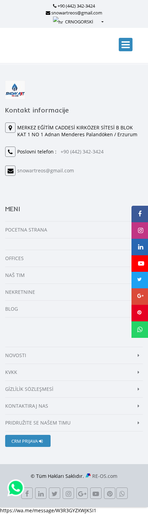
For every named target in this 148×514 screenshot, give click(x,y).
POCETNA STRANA (26, 229)
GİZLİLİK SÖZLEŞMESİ (29, 389)
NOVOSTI (15, 355)
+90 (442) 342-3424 (76, 6)
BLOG (11, 309)
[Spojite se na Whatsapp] (16, 487)
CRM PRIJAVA (25, 441)
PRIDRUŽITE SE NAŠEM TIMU (38, 422)
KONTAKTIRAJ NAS (26, 406)
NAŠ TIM (15, 275)
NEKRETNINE (20, 292)
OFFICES (14, 258)
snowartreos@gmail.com (76, 13)
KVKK (11, 372)
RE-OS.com (104, 476)
